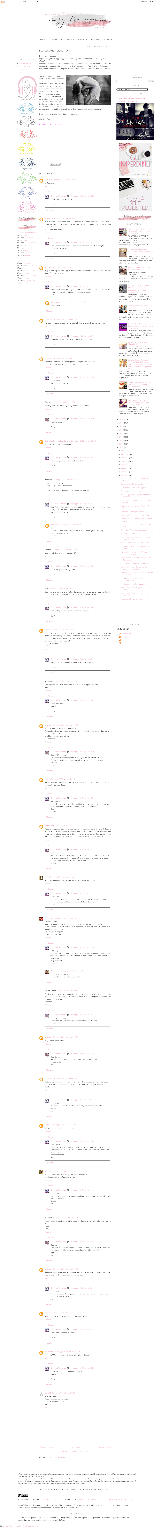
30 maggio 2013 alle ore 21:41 (81, 1100)
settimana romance (77, 39)
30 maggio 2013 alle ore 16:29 (81, 751)
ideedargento (50, 825)
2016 (121, 437)
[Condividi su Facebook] (57, 164)
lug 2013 (125, 468)
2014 (121, 444)
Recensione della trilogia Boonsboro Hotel (135, 588)
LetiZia (47, 179)
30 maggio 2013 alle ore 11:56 (62, 402)
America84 (49, 1351)
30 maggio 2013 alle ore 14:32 (61, 877)
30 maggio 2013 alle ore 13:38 (81, 196)
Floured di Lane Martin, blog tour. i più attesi (139, 268)
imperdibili (108, 39)
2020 (121, 423)
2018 (121, 430)
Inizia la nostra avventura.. (131, 599)
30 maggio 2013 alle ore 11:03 (67, 267)
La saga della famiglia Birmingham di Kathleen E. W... (135, 579)
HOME (42, 39)
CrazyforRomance (58, 196)
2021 (121, 419)
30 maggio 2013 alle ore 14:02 (65, 725)
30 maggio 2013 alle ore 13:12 (61, 588)
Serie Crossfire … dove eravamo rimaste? (137, 530)
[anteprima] (135, 175)
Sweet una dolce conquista (132, 484)
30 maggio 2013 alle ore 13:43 (81, 566)
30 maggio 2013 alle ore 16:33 (81, 849)
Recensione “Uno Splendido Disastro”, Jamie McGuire (136, 538)
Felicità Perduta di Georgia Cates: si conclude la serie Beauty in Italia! (138, 402)
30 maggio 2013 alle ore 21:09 (65, 1269)
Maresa (48, 218)
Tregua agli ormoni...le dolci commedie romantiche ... (136, 495)
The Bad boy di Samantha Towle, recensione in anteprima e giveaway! (140, 326)
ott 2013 (125, 457)
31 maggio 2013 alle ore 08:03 (81, 1329)
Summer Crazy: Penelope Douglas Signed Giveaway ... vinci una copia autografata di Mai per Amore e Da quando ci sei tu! (140, 364)
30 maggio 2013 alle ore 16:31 (81, 798)
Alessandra (49, 267)
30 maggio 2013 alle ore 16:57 (65, 1078)
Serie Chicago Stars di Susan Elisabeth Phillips (136, 501)
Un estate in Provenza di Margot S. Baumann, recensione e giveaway (138, 344)
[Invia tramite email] (51, 164)
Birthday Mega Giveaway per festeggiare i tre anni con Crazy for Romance (140, 231)
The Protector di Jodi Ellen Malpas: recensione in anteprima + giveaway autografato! (138, 288)
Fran (46, 877)
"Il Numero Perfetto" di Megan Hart (135, 487)
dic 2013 (125, 450)
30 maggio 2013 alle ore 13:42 (81, 504)
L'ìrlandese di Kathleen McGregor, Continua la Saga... (134, 553)
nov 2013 (125, 454)
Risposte (51, 191)
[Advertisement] (75, 144)
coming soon (56, 39)
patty (123, 643)
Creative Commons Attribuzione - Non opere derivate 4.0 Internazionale (106, 1499)
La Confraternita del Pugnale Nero (134, 584)
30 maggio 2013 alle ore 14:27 (69, 825)
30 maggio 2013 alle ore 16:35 (81, 893)
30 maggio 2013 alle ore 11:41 (65, 358)
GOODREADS (24, 67)
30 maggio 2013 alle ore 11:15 (81, 286)
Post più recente (46, 1447)
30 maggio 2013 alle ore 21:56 (65, 1313)
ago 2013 (125, 464)
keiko (47, 779)
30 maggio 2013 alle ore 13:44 (81, 607)
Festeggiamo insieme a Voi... (132, 491)
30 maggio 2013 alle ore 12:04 (83, 441)
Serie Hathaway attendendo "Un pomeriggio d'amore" (134, 568)
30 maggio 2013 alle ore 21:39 (81, 1053)
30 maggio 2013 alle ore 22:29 (67, 1351)
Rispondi (48, 186)
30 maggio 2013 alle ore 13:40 (81, 336)
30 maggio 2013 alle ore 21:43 (81, 1141)
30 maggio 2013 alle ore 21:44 (81, 1190)
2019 (121, 426)
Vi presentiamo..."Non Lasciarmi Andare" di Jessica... (137, 479)
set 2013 (125, 461)
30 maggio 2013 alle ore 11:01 (64, 218)
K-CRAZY (95, 39)
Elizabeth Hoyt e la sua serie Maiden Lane (135, 547)
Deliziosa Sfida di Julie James (132, 511)
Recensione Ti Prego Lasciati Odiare (135, 515)
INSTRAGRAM (25, 63)
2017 (121, 433)
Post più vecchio (104, 1447)
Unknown (49, 319)
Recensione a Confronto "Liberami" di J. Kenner (136, 507)
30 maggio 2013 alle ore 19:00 (64, 1125)
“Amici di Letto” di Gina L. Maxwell (134, 543)
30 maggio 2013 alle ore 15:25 (69, 991)
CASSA (48, 1125)
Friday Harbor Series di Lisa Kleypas (135, 563)
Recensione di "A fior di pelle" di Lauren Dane (136, 519)
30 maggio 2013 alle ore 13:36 (65, 681)
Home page (75, 1447)
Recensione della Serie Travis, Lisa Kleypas (134, 594)
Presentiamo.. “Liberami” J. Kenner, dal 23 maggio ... (136, 559)
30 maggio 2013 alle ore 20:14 (62, 1171)
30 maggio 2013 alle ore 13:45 (81, 700)
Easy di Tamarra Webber (131, 533)
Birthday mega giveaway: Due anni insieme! (140, 307)
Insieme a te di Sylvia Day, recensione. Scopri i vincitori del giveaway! (140, 251)
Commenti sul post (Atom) (57, 1457)
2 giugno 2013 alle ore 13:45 (63, 1393)
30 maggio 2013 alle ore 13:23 (65, 630)
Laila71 (48, 1393)
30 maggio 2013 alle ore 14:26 (62, 779)
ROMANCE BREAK (27, 73)
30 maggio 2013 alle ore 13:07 (64, 550)
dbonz (123, 640)
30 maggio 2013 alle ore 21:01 (65, 1217)
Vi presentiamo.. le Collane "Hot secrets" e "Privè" (137, 525)
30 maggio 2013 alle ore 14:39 (66, 918)
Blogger (110, 1489)
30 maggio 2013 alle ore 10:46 (63, 179)
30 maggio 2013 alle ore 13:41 (81, 457)
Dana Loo (49, 918)
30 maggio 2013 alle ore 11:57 (73, 302)
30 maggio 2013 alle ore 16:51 (71, 971)
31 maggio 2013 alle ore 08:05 (81, 1368)
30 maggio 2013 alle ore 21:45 (81, 1241)
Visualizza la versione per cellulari (75, 1451)
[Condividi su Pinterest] (59, 164)
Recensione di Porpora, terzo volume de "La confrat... (137, 573)
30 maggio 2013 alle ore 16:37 (81, 1014)
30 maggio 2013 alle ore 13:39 (81, 242)
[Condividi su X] (55, 164)
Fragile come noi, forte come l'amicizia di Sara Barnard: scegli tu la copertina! (140, 384)
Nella (47, 1171)
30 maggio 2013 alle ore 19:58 (71, 525)
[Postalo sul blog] (53, 164)
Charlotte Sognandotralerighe (57, 441)
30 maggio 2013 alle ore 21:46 (81, 1288)
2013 (121, 447)
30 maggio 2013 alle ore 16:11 (65, 1037)
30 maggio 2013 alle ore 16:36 (81, 947)
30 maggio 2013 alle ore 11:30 (65, 319)
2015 (121, 440)
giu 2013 (125, 472)
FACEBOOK (24, 70)
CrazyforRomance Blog (48, 1499)
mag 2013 (125, 475)
